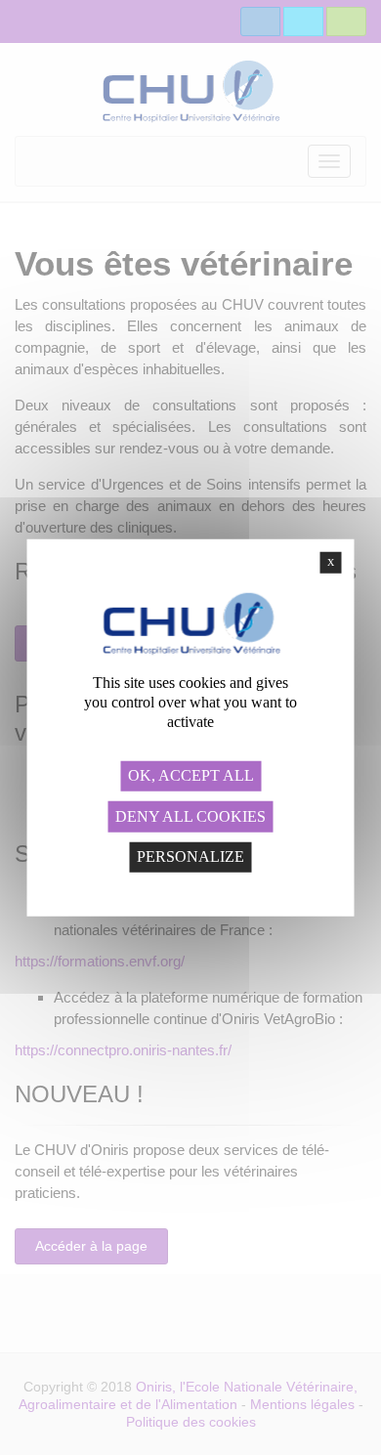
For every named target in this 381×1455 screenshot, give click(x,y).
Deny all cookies (190, 816)
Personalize (190, 856)
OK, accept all (191, 775)
